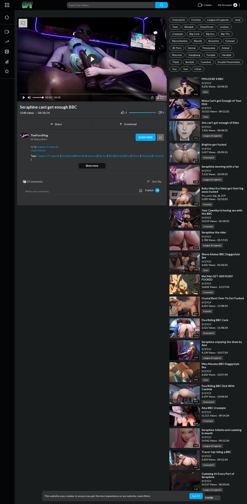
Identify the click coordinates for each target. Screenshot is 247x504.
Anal (237, 19)
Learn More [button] (143, 496)
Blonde (198, 40)
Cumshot (206, 61)
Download (130, 124)
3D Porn (176, 47)
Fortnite (196, 19)
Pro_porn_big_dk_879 (214, 195)
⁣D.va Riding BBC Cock (215, 320)
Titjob (175, 61)
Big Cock (194, 33)
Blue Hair (80, 155)
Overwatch (178, 19)
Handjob (226, 54)
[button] (229, 5)
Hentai (191, 47)
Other (197, 69)
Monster (177, 54)
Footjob (211, 54)
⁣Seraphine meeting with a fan (220, 166)
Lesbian (224, 26)
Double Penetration (229, 61)
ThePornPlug (39, 135)
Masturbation (180, 40)
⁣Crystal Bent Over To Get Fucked (223, 298)
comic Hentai (38, 150)
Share (58, 124)
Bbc (111, 155)
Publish (150, 190)
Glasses (92, 155)
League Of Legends (48, 155)
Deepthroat (207, 26)
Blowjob (189, 26)
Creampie (177, 33)
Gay (174, 69)
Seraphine (68, 155)
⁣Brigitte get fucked (214, 144)
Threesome (208, 47)
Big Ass (210, 33)
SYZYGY (206, 83)
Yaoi (185, 69)
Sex (128, 155)
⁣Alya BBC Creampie (214, 407)
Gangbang (194, 54)
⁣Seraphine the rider (214, 232)
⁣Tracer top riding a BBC (216, 451)
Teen (175, 26)
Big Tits (225, 33)
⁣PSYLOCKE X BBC (212, 78)
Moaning (147, 155)
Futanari (230, 40)
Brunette (213, 40)
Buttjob (190, 61)
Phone (136, 155)
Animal (225, 47)
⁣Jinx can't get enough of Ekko (220, 122)
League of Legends (218, 19)
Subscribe (146, 137)
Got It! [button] (196, 496)
